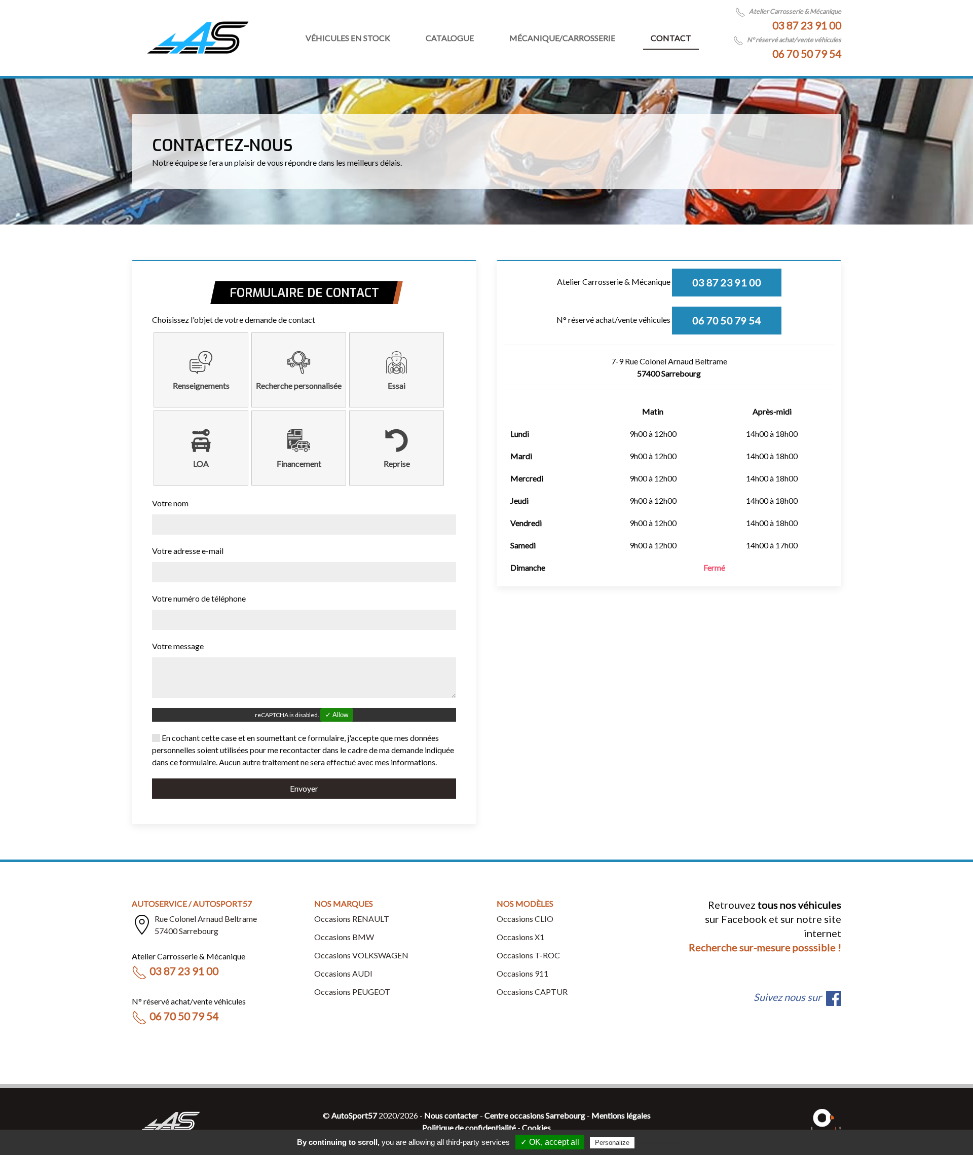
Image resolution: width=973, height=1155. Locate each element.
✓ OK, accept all (549, 1142)
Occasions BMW (344, 937)
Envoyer (304, 788)
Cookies (536, 1127)
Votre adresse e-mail (187, 550)
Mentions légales (621, 1115)
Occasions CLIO (525, 918)
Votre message (178, 646)
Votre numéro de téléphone (199, 598)
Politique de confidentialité (469, 1127)
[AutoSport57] (198, 38)
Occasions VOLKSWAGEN (361, 955)
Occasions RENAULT (351, 918)
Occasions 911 (522, 973)
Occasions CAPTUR (532, 991)
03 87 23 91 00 (806, 25)
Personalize (612, 1142)
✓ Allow (336, 715)
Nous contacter (451, 1115)
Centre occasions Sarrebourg (534, 1115)
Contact (671, 38)
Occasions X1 (520, 937)
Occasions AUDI (343, 973)
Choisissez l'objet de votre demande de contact (233, 319)
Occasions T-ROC (528, 955)
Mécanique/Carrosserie (562, 38)
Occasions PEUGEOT (352, 991)
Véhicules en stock (348, 38)
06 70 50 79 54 (806, 53)
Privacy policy (661, 1142)
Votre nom (170, 503)
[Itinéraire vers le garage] (142, 925)
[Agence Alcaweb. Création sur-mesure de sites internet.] (823, 1120)
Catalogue (450, 38)
